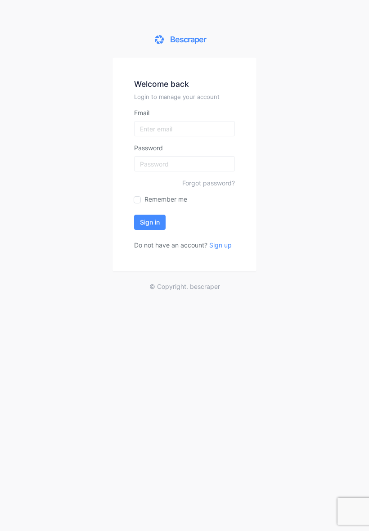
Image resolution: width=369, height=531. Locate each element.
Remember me (165, 199)
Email (141, 113)
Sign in (150, 222)
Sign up (220, 245)
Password (148, 148)
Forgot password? (208, 183)
